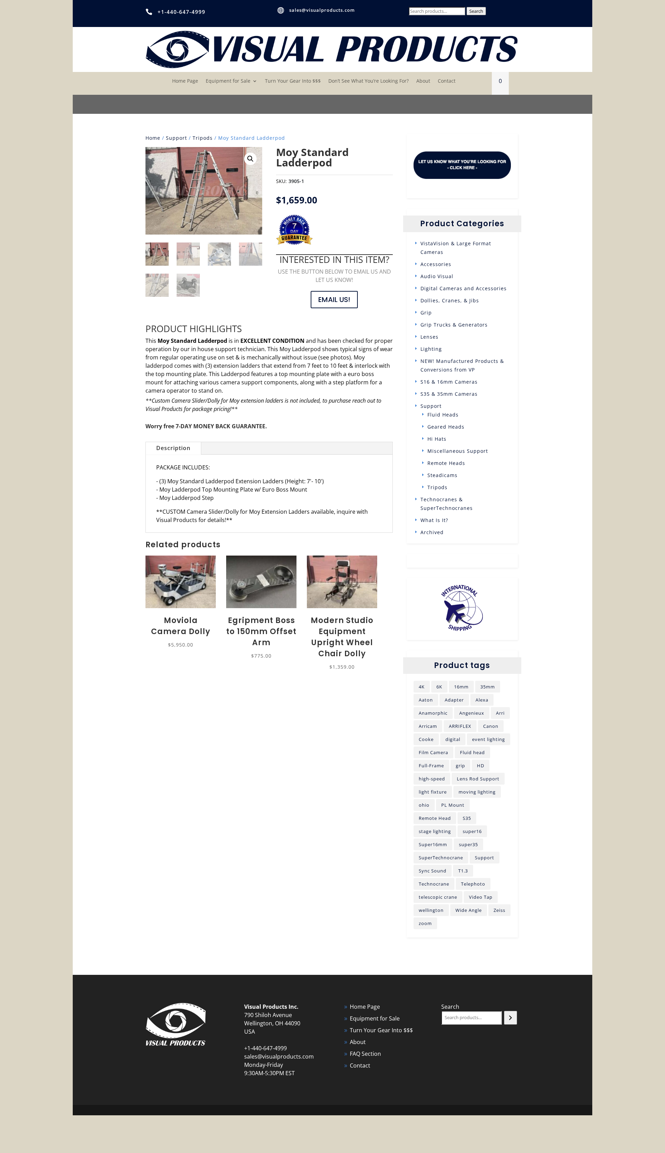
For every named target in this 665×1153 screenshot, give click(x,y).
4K (422, 687)
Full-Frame (431, 765)
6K (439, 687)
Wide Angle (468, 910)
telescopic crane (438, 897)
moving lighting (477, 792)
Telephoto (473, 884)
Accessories (435, 264)
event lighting (488, 739)
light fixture (433, 792)
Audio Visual (436, 276)
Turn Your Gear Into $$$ (293, 81)
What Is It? (434, 520)
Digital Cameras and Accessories (463, 288)
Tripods (203, 138)
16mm (461, 687)
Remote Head (435, 818)
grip (460, 765)
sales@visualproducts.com (322, 10)
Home (152, 138)
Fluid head (472, 752)
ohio (424, 805)
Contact (446, 81)
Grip (426, 312)
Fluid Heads (443, 414)
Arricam (428, 726)
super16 (472, 831)
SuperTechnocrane (441, 857)
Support (176, 138)
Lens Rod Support (478, 779)
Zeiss (499, 910)
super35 (468, 844)
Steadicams (442, 475)
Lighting (431, 349)
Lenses (429, 336)
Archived (432, 532)
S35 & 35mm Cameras (449, 394)
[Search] (510, 1018)
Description (173, 448)
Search (476, 11)
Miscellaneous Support (457, 451)
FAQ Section (365, 1054)
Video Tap (481, 897)
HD (480, 765)
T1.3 (463, 871)
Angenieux (471, 713)
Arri (500, 713)
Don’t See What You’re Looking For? (368, 81)
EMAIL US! (334, 299)
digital (452, 739)
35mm (487, 687)
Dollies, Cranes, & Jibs (449, 300)
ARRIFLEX (460, 726)
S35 (467, 818)
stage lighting (435, 831)
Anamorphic (433, 713)
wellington (431, 910)
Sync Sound (432, 871)
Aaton (426, 700)
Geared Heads (445, 426)
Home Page (185, 81)
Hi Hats (436, 439)
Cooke (426, 739)
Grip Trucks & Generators (454, 324)
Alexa (482, 700)
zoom (425, 923)
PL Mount (452, 805)
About (423, 81)
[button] (250, 159)
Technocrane (434, 884)
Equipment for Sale (228, 81)
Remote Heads (446, 463)
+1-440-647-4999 (181, 11)
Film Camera (433, 752)
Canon (490, 726)
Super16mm (433, 844)
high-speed (432, 779)
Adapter (454, 700)
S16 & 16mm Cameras (449, 381)
